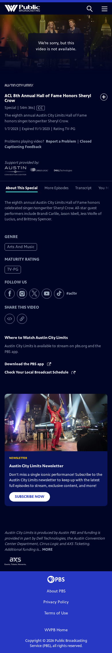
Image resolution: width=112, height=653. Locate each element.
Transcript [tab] (83, 188)
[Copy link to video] (22, 319)
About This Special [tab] (22, 188)
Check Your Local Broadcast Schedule (37, 372)
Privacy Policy (56, 602)
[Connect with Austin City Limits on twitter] (34, 294)
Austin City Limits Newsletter (36, 466)
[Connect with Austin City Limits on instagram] (22, 294)
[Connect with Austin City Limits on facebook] (10, 294)
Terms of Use (56, 613)
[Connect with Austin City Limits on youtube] (47, 294)
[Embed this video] (10, 319)
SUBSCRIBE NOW (29, 496)
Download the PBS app (25, 364)
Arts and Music (20, 246)
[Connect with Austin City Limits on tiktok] (59, 294)
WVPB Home (56, 630)
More (47, 550)
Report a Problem (61, 141)
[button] (89, 8)
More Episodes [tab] (56, 188)
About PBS (56, 591)
